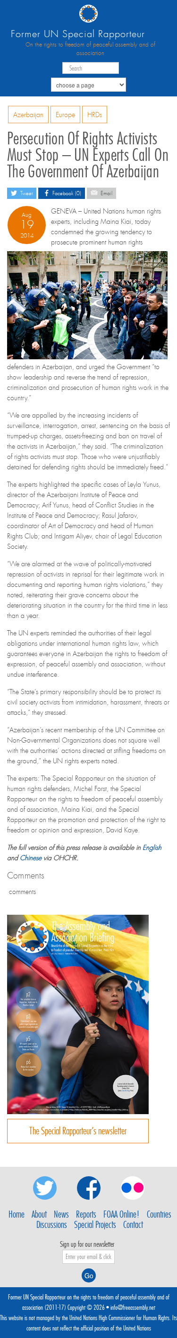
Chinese (31, 858)
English (152, 847)
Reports (86, 1214)
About (39, 1214)
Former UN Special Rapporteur (78, 34)
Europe (65, 115)
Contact (133, 1224)
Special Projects (95, 1224)
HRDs (94, 115)
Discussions (51, 1224)
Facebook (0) (66, 193)
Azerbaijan (28, 115)
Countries (159, 1214)
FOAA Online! (121, 1214)
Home (16, 1214)
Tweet (26, 193)
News (61, 1214)
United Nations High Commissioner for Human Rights (119, 1318)
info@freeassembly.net (132, 1307)
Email (105, 193)
